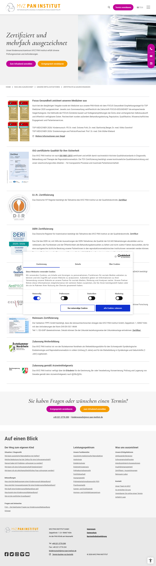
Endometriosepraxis (81, 467)
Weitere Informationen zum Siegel (50, 136)
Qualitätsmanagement (124, 467)
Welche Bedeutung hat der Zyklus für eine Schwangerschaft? (28, 459)
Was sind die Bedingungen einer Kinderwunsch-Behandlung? (28, 481)
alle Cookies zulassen (113, 308)
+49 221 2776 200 (59, 543)
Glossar (8, 511)
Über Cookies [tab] (114, 264)
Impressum (91, 529)
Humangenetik (79, 478)
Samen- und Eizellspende (83, 489)
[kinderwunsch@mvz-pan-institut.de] (151, 56)
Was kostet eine (11, 492)
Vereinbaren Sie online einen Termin (129, 493)
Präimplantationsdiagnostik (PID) (86, 481)
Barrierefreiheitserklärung (97, 536)
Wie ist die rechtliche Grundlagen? (18, 496)
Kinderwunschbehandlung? (27, 492)
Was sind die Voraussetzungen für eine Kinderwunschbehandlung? (30, 485)
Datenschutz (92, 532)
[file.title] (7, 554)
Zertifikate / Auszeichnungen (126, 470)
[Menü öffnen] (148, 7)
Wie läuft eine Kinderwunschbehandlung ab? (22, 489)
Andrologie (77, 459)
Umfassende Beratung (123, 456)
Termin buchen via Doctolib (62, 554)
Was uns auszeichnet (23, 87)
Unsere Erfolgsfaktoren (48, 87)
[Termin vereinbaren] (151, 63)
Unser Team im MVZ (122, 486)
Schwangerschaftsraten (124, 459)
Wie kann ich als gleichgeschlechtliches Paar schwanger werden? (29, 470)
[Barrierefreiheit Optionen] (150, 560)
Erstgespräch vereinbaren (52, 63)
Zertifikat (123, 200)
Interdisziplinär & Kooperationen (127, 463)
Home (8, 87)
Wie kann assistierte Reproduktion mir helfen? (22, 456)
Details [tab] (78, 264)
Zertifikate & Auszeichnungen (76, 87)
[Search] (109, 7)
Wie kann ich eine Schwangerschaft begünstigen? (23, 467)
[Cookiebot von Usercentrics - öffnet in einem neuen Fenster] (119, 256)
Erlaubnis (70, 370)
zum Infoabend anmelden (95, 409)
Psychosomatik (79, 485)
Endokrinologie (79, 463)
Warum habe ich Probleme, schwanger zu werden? (24, 463)
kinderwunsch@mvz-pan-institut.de (62, 551)
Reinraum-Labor (121, 474)
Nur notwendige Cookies (78, 308)
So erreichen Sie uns (123, 490)
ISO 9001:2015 (66, 155)
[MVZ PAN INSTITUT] (33, 7)
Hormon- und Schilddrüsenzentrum (86, 492)
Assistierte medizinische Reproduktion (88, 456)
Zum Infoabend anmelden (21, 63)
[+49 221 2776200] (151, 48)
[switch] (64, 299)
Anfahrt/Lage (120, 497)
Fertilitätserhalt (79, 474)
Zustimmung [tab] (41, 264)
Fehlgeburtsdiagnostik (82, 470)
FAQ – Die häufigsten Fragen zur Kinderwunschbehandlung (27, 507)
